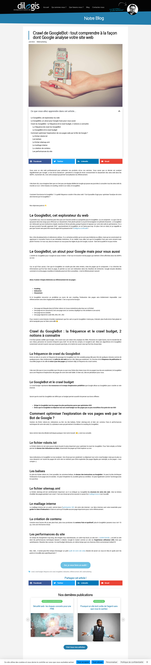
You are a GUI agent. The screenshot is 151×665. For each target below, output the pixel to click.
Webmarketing (99, 601)
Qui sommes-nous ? (59, 7)
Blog (88, 7)
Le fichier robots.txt (39, 136)
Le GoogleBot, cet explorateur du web (45, 118)
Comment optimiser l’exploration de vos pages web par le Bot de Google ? (59, 133)
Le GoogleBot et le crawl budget (44, 130)
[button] (119, 111)
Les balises (36, 139)
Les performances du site (42, 151)
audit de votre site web (77, 551)
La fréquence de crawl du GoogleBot (46, 127)
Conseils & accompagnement (52, 601)
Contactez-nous (98, 7)
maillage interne (94, 494)
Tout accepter (83, 662)
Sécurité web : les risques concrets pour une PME (52, 607)
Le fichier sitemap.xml (41, 142)
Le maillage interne (39, 145)
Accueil (46, 7)
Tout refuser (98, 662)
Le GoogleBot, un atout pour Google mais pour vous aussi (53, 121)
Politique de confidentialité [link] (132, 662)
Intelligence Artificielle (80, 228)
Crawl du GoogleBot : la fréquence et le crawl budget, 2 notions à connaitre (60, 124)
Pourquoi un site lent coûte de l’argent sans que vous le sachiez (99, 607)
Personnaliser (111, 662)
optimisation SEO (68, 507)
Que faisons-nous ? (76, 7)
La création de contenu (41, 148)
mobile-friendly (104, 538)
